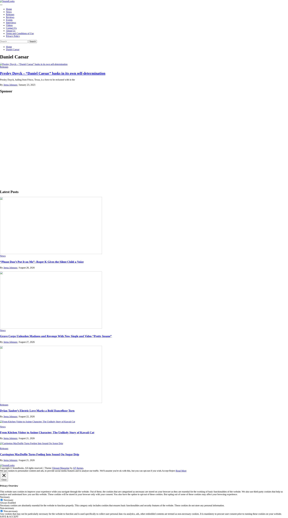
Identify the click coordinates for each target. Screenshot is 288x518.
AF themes (78, 468)
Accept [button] (165, 470)
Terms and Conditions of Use (20, 33)
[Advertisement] (22, 141)
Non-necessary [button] (7, 508)
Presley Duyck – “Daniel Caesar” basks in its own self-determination (52, 73)
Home (9, 9)
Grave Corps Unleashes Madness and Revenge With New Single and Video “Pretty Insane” (56, 336)
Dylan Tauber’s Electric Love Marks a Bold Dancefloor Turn (37, 410)
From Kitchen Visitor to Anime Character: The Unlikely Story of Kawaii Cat (47, 432)
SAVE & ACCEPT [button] (9, 516)
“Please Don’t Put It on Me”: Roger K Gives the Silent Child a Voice (42, 261)
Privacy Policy (13, 36)
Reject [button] (172, 470)
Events (9, 20)
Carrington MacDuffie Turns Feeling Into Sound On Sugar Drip (39, 454)
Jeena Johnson (10, 85)
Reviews (10, 17)
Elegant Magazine (60, 468)
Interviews (11, 22)
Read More (181, 470)
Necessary (8, 500)
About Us (10, 30)
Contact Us (11, 28)
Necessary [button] (5, 497)
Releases (10, 14)
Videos (9, 25)
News (9, 12)
